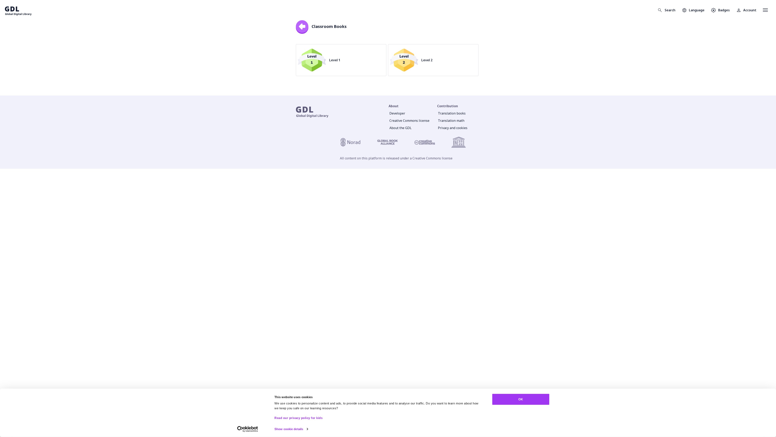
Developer (397, 113)
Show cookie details (288, 429)
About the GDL (400, 128)
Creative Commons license (409, 120)
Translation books (452, 113)
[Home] (18, 10)
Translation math (451, 120)
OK (520, 399)
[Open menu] (765, 10)
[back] (302, 26)
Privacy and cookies (452, 128)
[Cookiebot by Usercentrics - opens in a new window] (247, 429)
